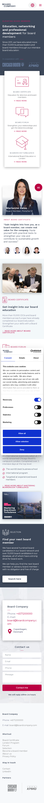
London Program (10, 743)
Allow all (22, 433)
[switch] (37, 407)
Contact (6, 769)
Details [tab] (22, 358)
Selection (7, 748)
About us (6, 754)
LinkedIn (6, 771)
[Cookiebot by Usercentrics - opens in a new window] (31, 351)
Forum (5, 745)
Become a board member (15, 751)
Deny (22, 450)
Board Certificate (10, 740)
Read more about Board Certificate (16, 331)
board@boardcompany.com (23, 725)
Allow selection (22, 441)
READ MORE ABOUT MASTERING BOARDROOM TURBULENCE (18, 486)
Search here (14, 579)
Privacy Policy (9, 756)
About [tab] (36, 358)
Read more (21, 101)
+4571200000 (24, 613)
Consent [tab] (8, 358)
